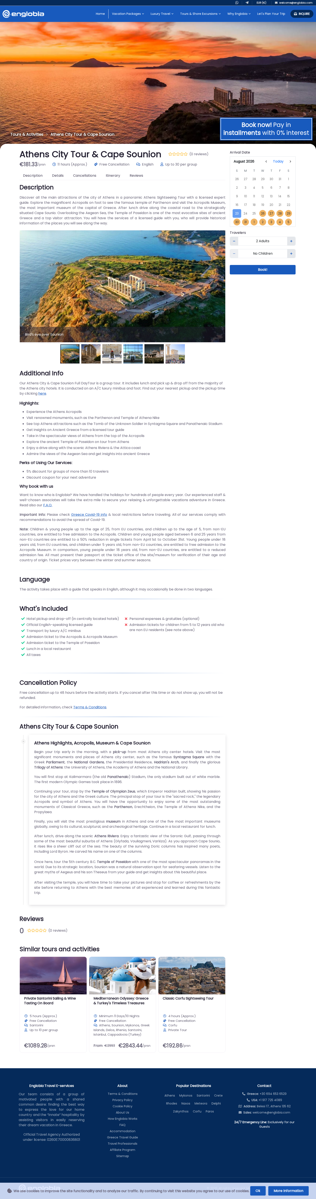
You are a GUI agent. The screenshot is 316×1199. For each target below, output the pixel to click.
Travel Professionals (122, 1143)
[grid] (263, 196)
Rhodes (171, 1103)
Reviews (136, 175)
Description (33, 175)
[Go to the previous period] (266, 161)
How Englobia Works (122, 1119)
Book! (262, 269)
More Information (288, 1190)
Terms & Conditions (89, 707)
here (42, 393)
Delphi (216, 1103)
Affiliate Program (122, 1150)
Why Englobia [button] (237, 14)
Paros (210, 1111)
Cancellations (84, 175)
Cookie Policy (122, 1106)
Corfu (197, 1111)
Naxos (185, 1103)
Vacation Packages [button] (126, 14)
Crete (218, 1095)
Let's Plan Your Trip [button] (271, 14)
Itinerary (113, 175)
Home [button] (100, 14)
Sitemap (122, 1156)
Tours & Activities (26, 134)
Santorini (203, 1095)
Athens (169, 1095)
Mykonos (185, 1095)
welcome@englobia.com (266, 1112)
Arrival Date (240, 152)
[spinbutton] (262, 241)
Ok (258, 1190)
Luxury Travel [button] (160, 14)
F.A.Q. (47, 505)
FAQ (123, 1125)
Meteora (201, 1103)
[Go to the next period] (290, 161)
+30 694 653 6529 (267, 1094)
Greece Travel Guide (122, 1137)
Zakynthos (181, 1111)
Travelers (238, 232)
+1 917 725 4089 (267, 1100)
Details (58, 175)
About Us (122, 1112)
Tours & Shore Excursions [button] (199, 14)
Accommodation (122, 1131)
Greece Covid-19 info (89, 514)
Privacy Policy (122, 1100)
